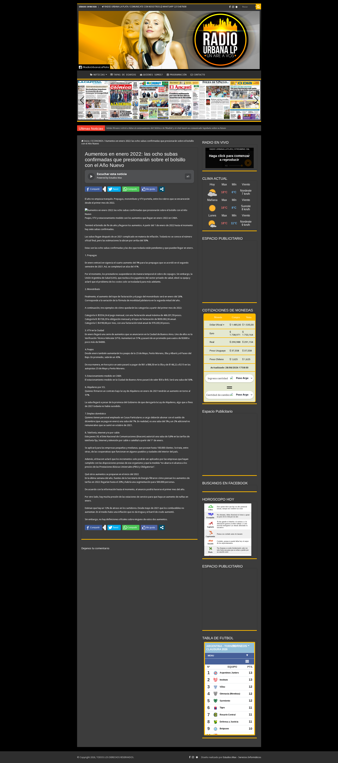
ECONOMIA (97, 141)
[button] (256, 100)
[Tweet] (114, 189)
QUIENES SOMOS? (153, 74)
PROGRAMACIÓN (178, 74)
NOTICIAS (99, 74)
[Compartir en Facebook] (93, 189)
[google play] (236, 7)
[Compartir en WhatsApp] (130, 189)
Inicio (86, 141)
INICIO (83, 74)
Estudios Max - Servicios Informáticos (242, 757)
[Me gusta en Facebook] (149, 189)
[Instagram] (233, 7)
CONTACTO (199, 74)
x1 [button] (188, 176)
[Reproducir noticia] (91, 176)
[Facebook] (230, 7)
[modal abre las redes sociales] (162, 189)
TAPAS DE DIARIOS (125, 74)
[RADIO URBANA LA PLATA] (169, 40)
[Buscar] (258, 6)
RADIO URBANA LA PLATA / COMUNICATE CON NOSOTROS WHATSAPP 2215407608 (145, 6)
